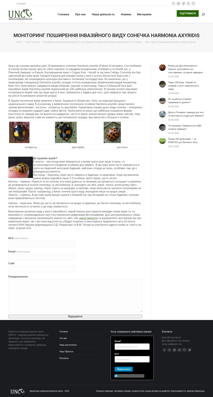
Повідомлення (18, 276)
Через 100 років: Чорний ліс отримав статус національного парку (183, 85)
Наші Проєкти (66, 351)
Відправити (75, 316)
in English (21, 3)
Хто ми (63, 338)
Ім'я (18, 238)
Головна (64, 331)
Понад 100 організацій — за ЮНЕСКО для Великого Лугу (183, 141)
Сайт (11, 263)
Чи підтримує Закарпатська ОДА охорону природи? (184, 127)
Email (19, 251)
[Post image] (162, 67)
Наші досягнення (68, 345)
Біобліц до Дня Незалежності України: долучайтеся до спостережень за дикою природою (185, 69)
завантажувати (88, 218)
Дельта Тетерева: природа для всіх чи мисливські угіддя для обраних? (186, 114)
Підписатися (123, 369)
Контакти (64, 358)
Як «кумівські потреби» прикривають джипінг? (180, 101)
